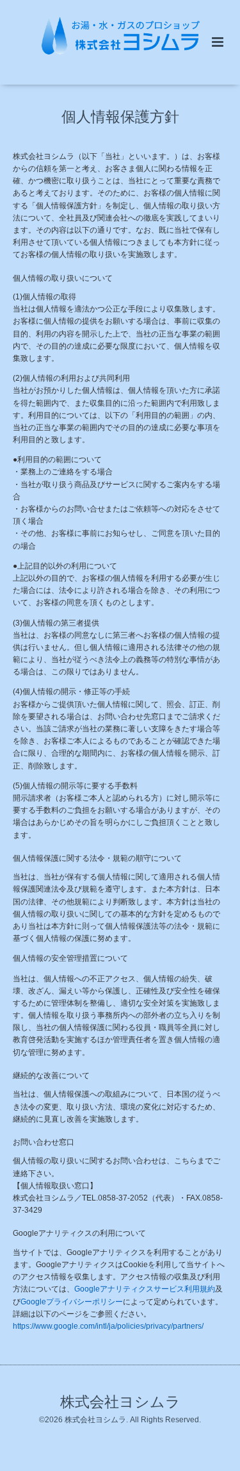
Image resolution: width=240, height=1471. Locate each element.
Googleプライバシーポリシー (71, 1301)
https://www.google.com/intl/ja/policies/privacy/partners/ (108, 1326)
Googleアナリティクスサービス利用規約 (144, 1288)
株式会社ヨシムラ (120, 1402)
